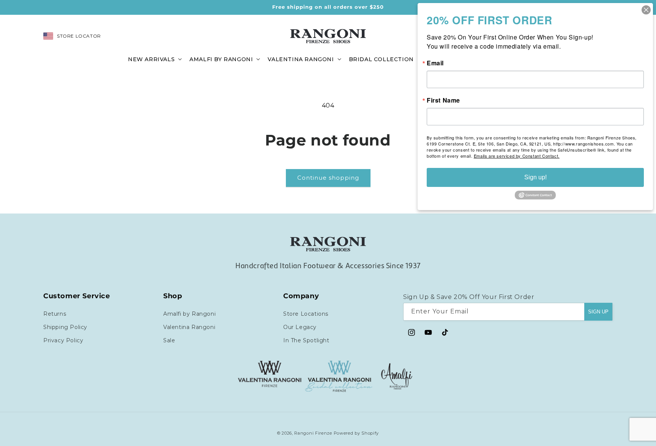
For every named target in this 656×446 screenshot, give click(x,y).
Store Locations (305, 313)
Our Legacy (300, 326)
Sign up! (535, 177)
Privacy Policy (63, 340)
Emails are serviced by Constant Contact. (517, 156)
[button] (154, 58)
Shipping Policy (65, 326)
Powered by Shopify (356, 433)
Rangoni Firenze (313, 433)
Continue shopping (328, 177)
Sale (169, 340)
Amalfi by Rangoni (189, 313)
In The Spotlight (306, 340)
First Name (443, 100)
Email (435, 63)
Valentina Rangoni (189, 326)
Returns (54, 313)
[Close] (646, 9)
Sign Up (598, 311)
